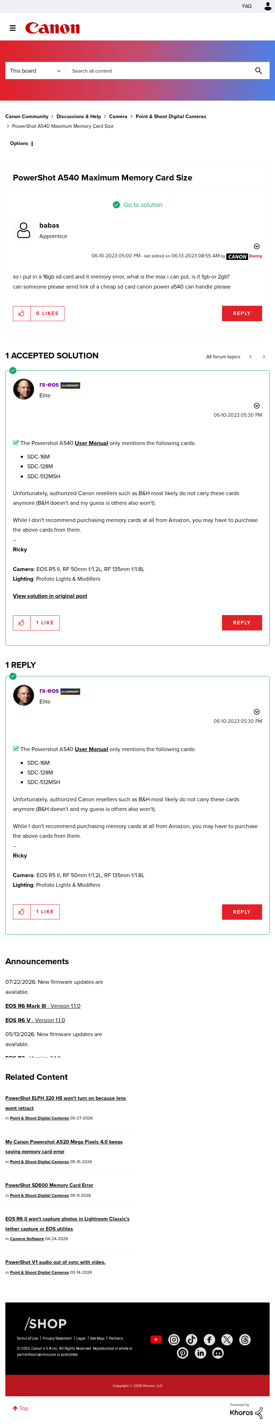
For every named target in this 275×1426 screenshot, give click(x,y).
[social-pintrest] (182, 1353)
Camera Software (27, 1239)
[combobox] (167, 70)
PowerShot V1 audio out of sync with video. (55, 1262)
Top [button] (23, 1408)
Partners (116, 1338)
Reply (242, 313)
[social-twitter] (227, 1339)
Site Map (97, 1338)
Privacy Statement (57, 1338)
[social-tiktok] (191, 1339)
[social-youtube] (156, 1339)
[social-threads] (245, 1339)
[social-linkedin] (200, 1353)
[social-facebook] (209, 1339)
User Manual (91, 443)
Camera (118, 116)
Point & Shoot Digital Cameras (171, 116)
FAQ (247, 6)
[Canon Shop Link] (42, 1323)
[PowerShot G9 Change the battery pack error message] (251, 357)
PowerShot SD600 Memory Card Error (49, 1185)
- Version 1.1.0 (43, 1006)
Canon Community (52, 28)
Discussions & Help (79, 116)
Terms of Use (27, 1338)
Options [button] (19, 143)
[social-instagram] (174, 1339)
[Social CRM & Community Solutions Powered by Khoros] (246, 1411)
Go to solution (143, 204)
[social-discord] (218, 1353)
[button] (22, 313)
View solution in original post (50, 596)
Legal (81, 1338)
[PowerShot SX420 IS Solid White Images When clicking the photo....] (263, 357)
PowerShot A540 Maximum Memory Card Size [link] (63, 126)
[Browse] (16, 28)
